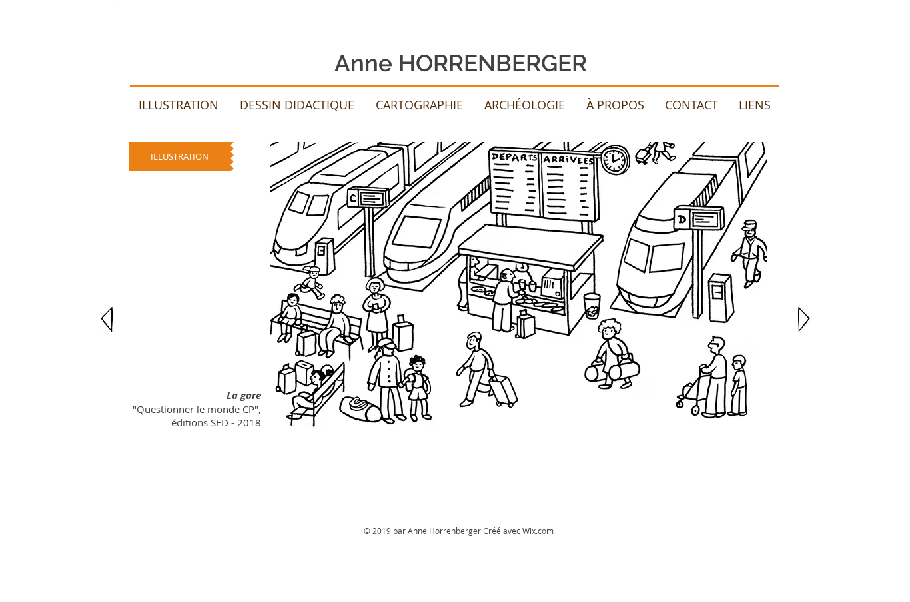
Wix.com (538, 530)
